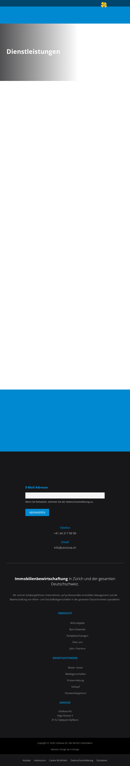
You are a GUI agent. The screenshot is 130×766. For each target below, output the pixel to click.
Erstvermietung (75, 680)
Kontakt (27, 760)
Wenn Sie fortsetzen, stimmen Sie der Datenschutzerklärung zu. (59, 501)
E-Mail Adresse (36, 487)
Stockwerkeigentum (75, 693)
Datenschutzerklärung (82, 760)
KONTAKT (65, 440)
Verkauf (75, 686)
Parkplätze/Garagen (77, 635)
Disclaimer (102, 760)
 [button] (123, 14)
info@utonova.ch (65, 547)
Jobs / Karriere (77, 648)
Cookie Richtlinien (58, 760)
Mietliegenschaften (75, 674)
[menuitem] (104, 5)
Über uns (77, 642)
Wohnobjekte (77, 623)
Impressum (40, 760)
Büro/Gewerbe (77, 629)
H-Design (74, 749)
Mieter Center (75, 667)
